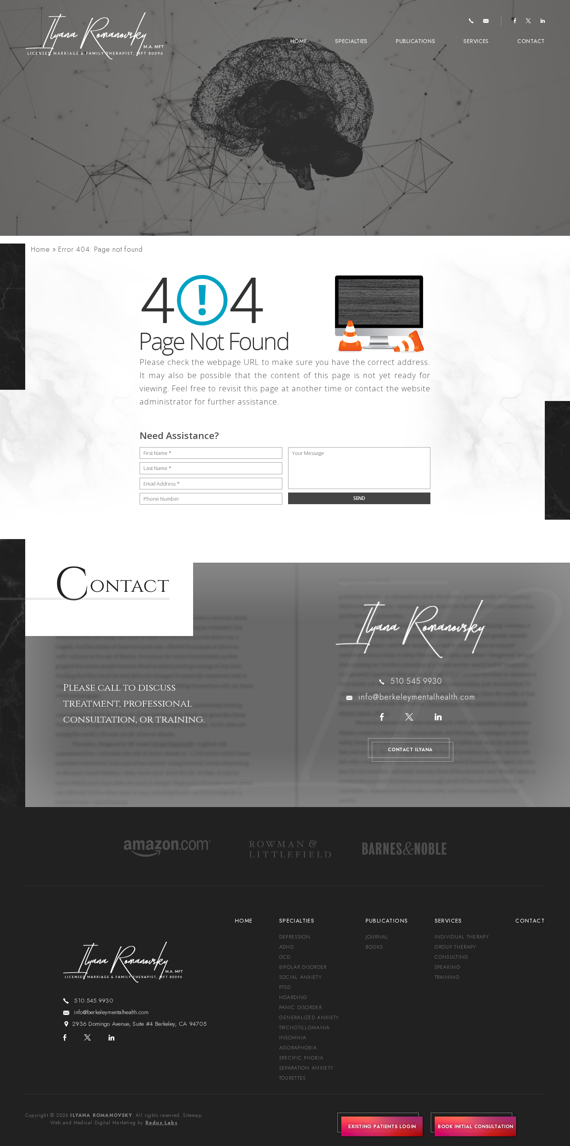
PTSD (285, 987)
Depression (295, 936)
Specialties (351, 41)
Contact (531, 41)
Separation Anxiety (306, 1067)
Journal (377, 936)
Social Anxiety (300, 977)
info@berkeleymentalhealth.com (416, 697)
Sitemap (192, 1115)
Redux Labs (161, 1122)
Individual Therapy (462, 936)
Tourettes (292, 1077)
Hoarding (293, 997)
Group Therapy (456, 946)
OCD (285, 956)
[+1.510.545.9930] (471, 21)
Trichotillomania (304, 1027)
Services (476, 41)
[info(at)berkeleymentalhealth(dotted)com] (486, 21)
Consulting (452, 956)
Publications (415, 41)
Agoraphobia (298, 1047)
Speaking (448, 967)
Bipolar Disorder (303, 967)
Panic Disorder (300, 1007)
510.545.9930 (416, 681)
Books (374, 946)
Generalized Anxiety (309, 1017)
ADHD (286, 946)
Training (447, 977)
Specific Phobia (301, 1057)
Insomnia (292, 1037)
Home (298, 41)
